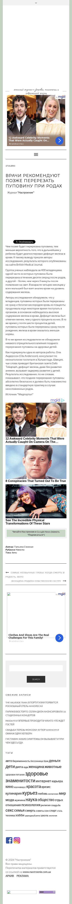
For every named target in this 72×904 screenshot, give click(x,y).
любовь (43, 793)
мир (62, 793)
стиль (59, 811)
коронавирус (20, 787)
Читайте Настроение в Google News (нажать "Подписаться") (36, 533)
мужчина (20, 800)
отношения (13, 805)
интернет (43, 781)
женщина (36, 766)
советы (40, 810)
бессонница (36, 761)
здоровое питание (15, 774)
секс (10, 810)
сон (46, 810)
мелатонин (53, 794)
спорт (52, 810)
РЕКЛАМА (23, 875)
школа (44, 815)
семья (19, 810)
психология (30, 805)
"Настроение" (26, 192)
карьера (57, 781)
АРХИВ (10, 875)
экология (53, 815)
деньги (54, 760)
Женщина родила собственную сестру (36, 581)
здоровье (36, 773)
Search (36, 679)
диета (19, 766)
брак (46, 761)
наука (31, 799)
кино (9, 786)
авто (9, 761)
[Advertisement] (36, 49)
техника (10, 815)
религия (46, 805)
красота (33, 786)
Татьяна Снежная (23, 547)
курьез (29, 793)
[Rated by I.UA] (22, 891)
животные (53, 766)
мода (10, 800)
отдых (59, 800)
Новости (20, 549)
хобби (20, 815)
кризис (46, 786)
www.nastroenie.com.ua (37, 871)
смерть (30, 810)
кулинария (14, 793)
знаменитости (20, 780)
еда (26, 766)
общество (46, 799)
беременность (21, 760)
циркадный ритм (32, 815)
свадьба (55, 805)
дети (14, 552)
